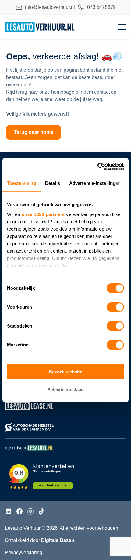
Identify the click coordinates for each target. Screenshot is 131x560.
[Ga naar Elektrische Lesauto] (29, 450)
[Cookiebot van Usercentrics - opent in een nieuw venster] (97, 167)
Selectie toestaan (66, 389)
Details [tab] (52, 182)
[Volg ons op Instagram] (30, 512)
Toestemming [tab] (21, 182)
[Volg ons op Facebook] (19, 512)
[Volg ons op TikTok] (41, 512)
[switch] (115, 307)
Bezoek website (65, 371)
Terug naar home (33, 132)
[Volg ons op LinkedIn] (8, 512)
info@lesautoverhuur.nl (50, 7)
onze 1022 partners (43, 214)
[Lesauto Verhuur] (40, 27)
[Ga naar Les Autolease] (29, 410)
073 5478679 (101, 7)
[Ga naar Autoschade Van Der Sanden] (29, 431)
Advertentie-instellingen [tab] (95, 182)
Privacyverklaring (23, 552)
